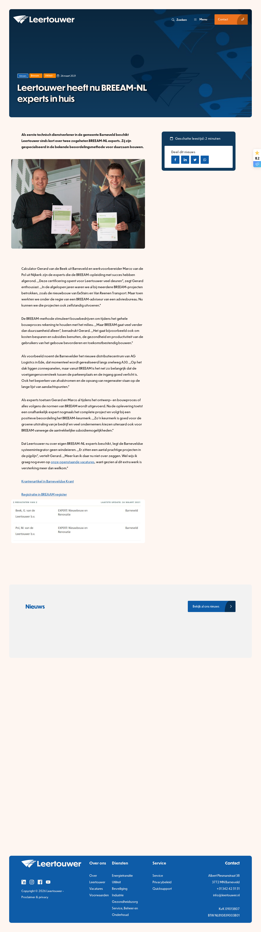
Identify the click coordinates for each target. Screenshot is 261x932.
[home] (91, 19)
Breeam (35, 75)
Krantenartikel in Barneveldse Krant (47, 481)
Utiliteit (48, 75)
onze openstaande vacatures (72, 461)
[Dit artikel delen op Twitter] (195, 160)
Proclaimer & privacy (34, 897)
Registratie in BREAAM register (44, 494)
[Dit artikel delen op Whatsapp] (205, 160)
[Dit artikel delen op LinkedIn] (185, 160)
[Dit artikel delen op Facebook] (175, 160)
